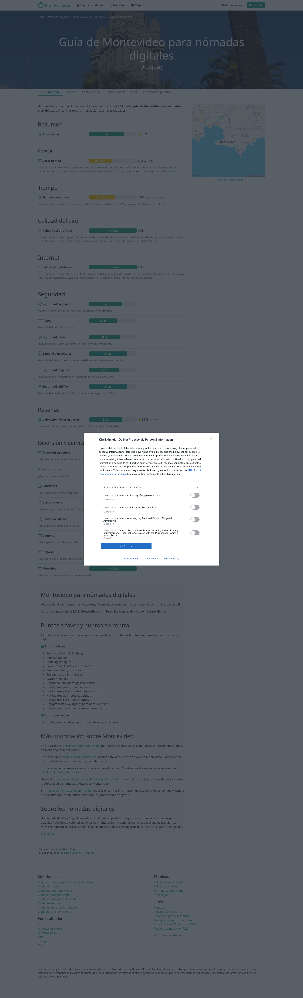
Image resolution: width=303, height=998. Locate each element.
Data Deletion (131, 558)
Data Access (151, 558)
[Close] (212, 440)
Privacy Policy (171, 558)
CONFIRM (126, 546)
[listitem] (151, 487)
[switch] (195, 495)
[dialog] (151, 499)
